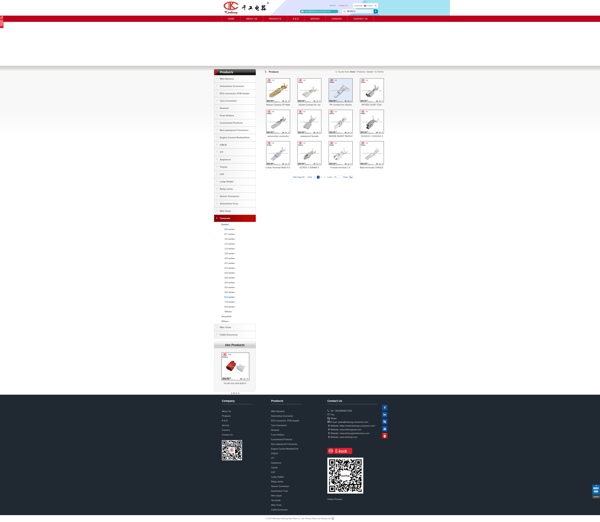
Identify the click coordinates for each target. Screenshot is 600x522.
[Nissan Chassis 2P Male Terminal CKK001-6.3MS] (278, 79)
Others (228, 311)
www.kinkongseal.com (350, 429)
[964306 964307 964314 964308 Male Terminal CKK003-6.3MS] (340, 111)
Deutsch (224, 108)
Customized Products (231, 123)
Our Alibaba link (324, 518)
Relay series (226, 189)
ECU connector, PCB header (235, 93)
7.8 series (230, 302)
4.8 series (230, 292)
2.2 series (230, 263)
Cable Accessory (229, 334)
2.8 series (230, 277)
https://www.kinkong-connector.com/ (357, 426)
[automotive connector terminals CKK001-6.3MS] (278, 111)
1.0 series (230, 239)
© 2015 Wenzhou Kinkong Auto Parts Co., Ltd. (285, 518)
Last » (330, 177)
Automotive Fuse (229, 203)
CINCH (223, 145)
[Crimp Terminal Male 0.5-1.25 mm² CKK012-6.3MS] (278, 142)
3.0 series (230, 282)
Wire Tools (225, 327)
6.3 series (230, 297)
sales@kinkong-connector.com (317, 11)
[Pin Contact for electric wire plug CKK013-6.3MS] (340, 79)
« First (309, 177)
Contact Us (343, 5)
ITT (221, 152)
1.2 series (230, 243)
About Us (251, 18)
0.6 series (230, 229)
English (370, 6)
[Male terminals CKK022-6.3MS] (372, 142)
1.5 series (230, 248)
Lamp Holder (226, 181)
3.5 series (230, 287)
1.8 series (230, 253)
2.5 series (230, 273)
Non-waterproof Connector (234, 130)
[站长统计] (332, 518)
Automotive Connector (232, 86)
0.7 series (230, 234)
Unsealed (226, 316)
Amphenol (225, 159)
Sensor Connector (229, 196)
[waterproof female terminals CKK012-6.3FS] (309, 111)
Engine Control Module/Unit (235, 137)
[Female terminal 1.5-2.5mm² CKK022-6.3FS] (340, 142)
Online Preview (334, 499)
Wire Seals (225, 211)
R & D (296, 18)
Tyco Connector (228, 101)
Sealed (225, 224)
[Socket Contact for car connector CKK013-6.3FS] (309, 79)
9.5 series (230, 306)
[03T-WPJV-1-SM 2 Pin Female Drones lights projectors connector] (235, 352)
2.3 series (230, 268)
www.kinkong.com (348, 437)
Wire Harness (227, 78)
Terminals (225, 218)
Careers (336, 18)
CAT (222, 174)
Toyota (223, 167)
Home (231, 18)
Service (332, 5)
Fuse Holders (227, 115)
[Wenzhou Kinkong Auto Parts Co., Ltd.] (246, 8)
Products (275, 18)
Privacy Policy (311, 518)
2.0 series (230, 258)
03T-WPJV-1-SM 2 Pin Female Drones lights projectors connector (235, 386)
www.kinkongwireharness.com (354, 433)
